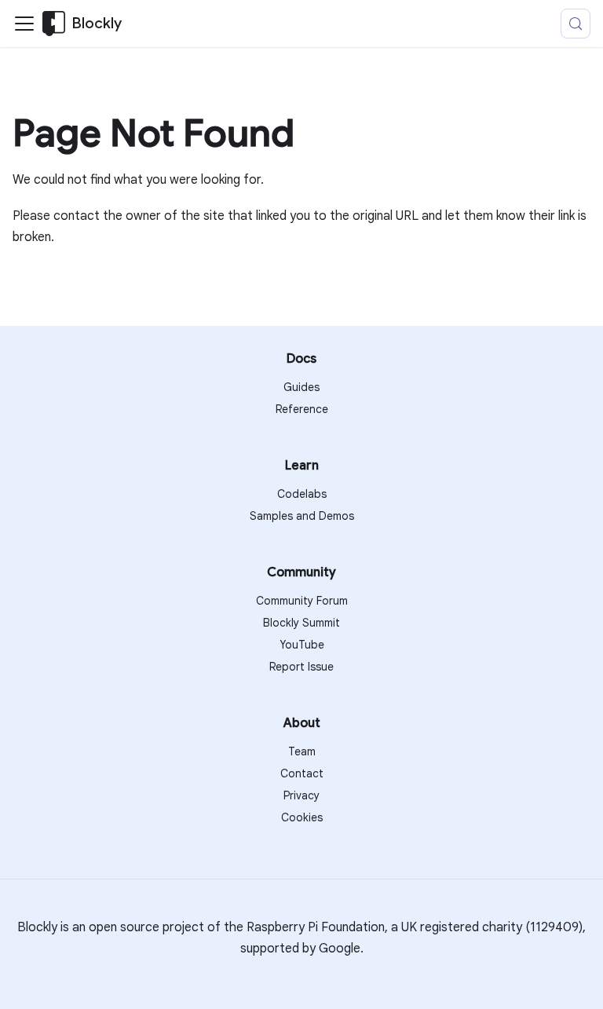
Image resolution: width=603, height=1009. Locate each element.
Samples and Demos (302, 516)
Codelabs (302, 494)
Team (302, 751)
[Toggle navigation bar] (24, 23)
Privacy (301, 795)
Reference (302, 409)
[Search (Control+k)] (575, 23)
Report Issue (301, 667)
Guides (301, 387)
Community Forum (302, 601)
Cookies (302, 817)
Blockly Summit (301, 623)
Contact (301, 773)
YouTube (302, 645)
